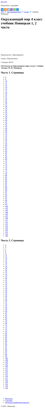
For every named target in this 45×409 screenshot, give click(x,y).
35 (6, 114)
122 (6, 384)
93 (6, 197)
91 (6, 193)
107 (6, 216)
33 (6, 112)
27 (6, 105)
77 (6, 171)
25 (6, 101)
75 (6, 167)
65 (6, 153)
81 (6, 177)
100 (6, 206)
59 (6, 144)
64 (6, 152)
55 (6, 138)
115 (6, 224)
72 (6, 163)
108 (6, 218)
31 (6, 108)
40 (6, 120)
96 (6, 200)
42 (6, 122)
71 (6, 161)
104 (6, 212)
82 (6, 335)
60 (6, 146)
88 (6, 187)
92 (6, 195)
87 (6, 185)
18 (6, 93)
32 (6, 110)
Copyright (8, 400)
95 (6, 198)
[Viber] (11, 9)
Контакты (9, 399)
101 (6, 208)
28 (6, 106)
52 (6, 134)
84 (6, 181)
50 (6, 132)
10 (6, 81)
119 (6, 228)
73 (6, 165)
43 (6, 124)
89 (6, 189)
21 (6, 97)
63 (6, 150)
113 (6, 372)
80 (6, 175)
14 (6, 87)
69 (6, 159)
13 (6, 85)
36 (6, 116)
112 (6, 222)
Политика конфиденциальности (17, 402)
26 (6, 103)
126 (6, 236)
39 (6, 118)
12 (6, 257)
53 (6, 136)
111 (6, 220)
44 (6, 296)
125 (6, 234)
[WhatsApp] (14, 9)
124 (6, 388)
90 (6, 191)
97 (6, 202)
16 (6, 263)
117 (6, 378)
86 (6, 341)
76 (6, 169)
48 (6, 300)
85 (6, 183)
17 (6, 91)
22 (6, 99)
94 (6, 351)
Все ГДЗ (4, 2)
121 (6, 232)
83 (6, 179)
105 (6, 214)
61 (6, 148)
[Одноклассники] (5, 9)
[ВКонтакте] (2, 9)
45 (6, 126)
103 (6, 210)
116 (6, 226)
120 (6, 230)
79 (6, 173)
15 (6, 89)
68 (6, 157)
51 (6, 302)
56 (6, 140)
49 (6, 130)
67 (6, 155)
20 (6, 268)
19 (6, 95)
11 (6, 83)
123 (6, 386)
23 (6, 272)
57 (6, 142)
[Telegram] (8, 9)
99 (6, 204)
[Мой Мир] (17, 9)
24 (6, 274)
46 (6, 128)
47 (6, 298)
